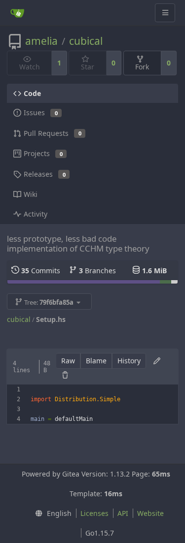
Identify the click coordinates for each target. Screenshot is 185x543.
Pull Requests (52, 133)
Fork (142, 66)
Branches (97, 270)
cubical (86, 41)
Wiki (30, 194)
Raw (68, 360)
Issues (41, 112)
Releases (45, 174)
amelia (41, 41)
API (122, 513)
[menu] (51, 513)
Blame (96, 360)
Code (32, 93)
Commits (40, 270)
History (129, 360)
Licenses (94, 513)
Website (150, 513)
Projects (43, 153)
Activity (35, 214)
